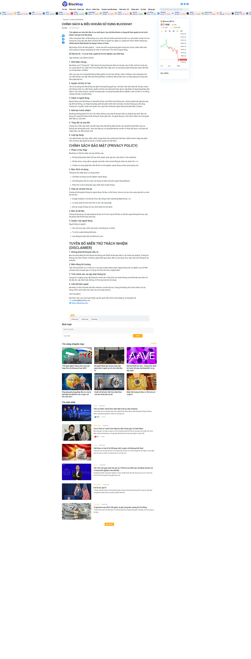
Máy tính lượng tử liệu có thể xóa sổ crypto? (141, 393)
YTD (181, 31)
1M (169, 31)
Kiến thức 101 (124, 9)
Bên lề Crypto (97, 425)
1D (162, 31)
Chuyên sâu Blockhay (109, 9)
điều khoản (85, 319)
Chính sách (75, 319)
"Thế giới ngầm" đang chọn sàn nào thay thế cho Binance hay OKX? (76, 367)
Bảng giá (151, 9)
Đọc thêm (109, 524)
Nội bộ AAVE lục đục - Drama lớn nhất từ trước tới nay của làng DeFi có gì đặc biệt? (141, 368)
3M (173, 31)
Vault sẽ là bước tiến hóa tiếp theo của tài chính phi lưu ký (108, 393)
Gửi (137, 336)
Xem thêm (154, 343)
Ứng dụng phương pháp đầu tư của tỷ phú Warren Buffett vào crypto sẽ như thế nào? (76, 394)
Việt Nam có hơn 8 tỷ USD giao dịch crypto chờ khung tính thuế (118, 448)
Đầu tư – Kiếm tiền (92, 9)
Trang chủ (66, 19)
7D (165, 31)
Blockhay (64, 28)
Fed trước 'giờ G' (100, 488)
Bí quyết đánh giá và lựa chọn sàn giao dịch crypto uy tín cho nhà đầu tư (108, 368)
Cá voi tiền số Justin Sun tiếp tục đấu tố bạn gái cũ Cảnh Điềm (118, 429)
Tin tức (64, 9)
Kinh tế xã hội (97, 484)
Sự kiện (143, 9)
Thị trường (96, 504)
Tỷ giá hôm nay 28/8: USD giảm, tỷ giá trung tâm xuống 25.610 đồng (120, 507)
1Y (177, 31)
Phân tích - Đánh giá (76, 9)
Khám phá (135, 9)
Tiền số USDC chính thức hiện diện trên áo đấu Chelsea (115, 409)
